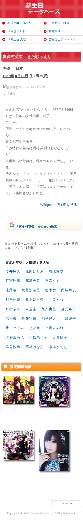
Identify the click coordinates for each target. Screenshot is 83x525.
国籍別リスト (16, 31)
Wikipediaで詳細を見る (58, 205)
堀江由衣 (56, 271)
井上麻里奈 (34, 299)
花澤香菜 (32, 280)
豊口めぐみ (15, 328)
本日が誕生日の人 (19, 23)
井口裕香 (56, 299)
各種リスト (56, 31)
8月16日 (21, 76)
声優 (6, 68)
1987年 (8, 76)
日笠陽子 (60, 337)
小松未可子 (38, 337)
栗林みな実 (34, 347)
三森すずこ (54, 280)
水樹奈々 (13, 309)
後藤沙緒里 (31, 290)
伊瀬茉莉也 (15, 337)
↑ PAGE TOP (66, 503)
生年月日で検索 (59, 23)
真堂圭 (31, 309)
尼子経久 (49, 318)
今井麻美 (13, 271)
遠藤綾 (11, 290)
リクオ (34, 328)
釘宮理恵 (13, 280)
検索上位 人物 (16, 39)
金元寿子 (68, 309)
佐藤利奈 (29, 318)
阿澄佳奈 (13, 299)
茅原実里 (49, 309)
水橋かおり (58, 347)
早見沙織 (13, 347)
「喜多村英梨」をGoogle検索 (36, 226)
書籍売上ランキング (62, 39)
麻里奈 (11, 318)
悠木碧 (50, 290)
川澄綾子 (68, 318)
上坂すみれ (54, 328)
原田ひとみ (34, 271)
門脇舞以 (68, 290)
